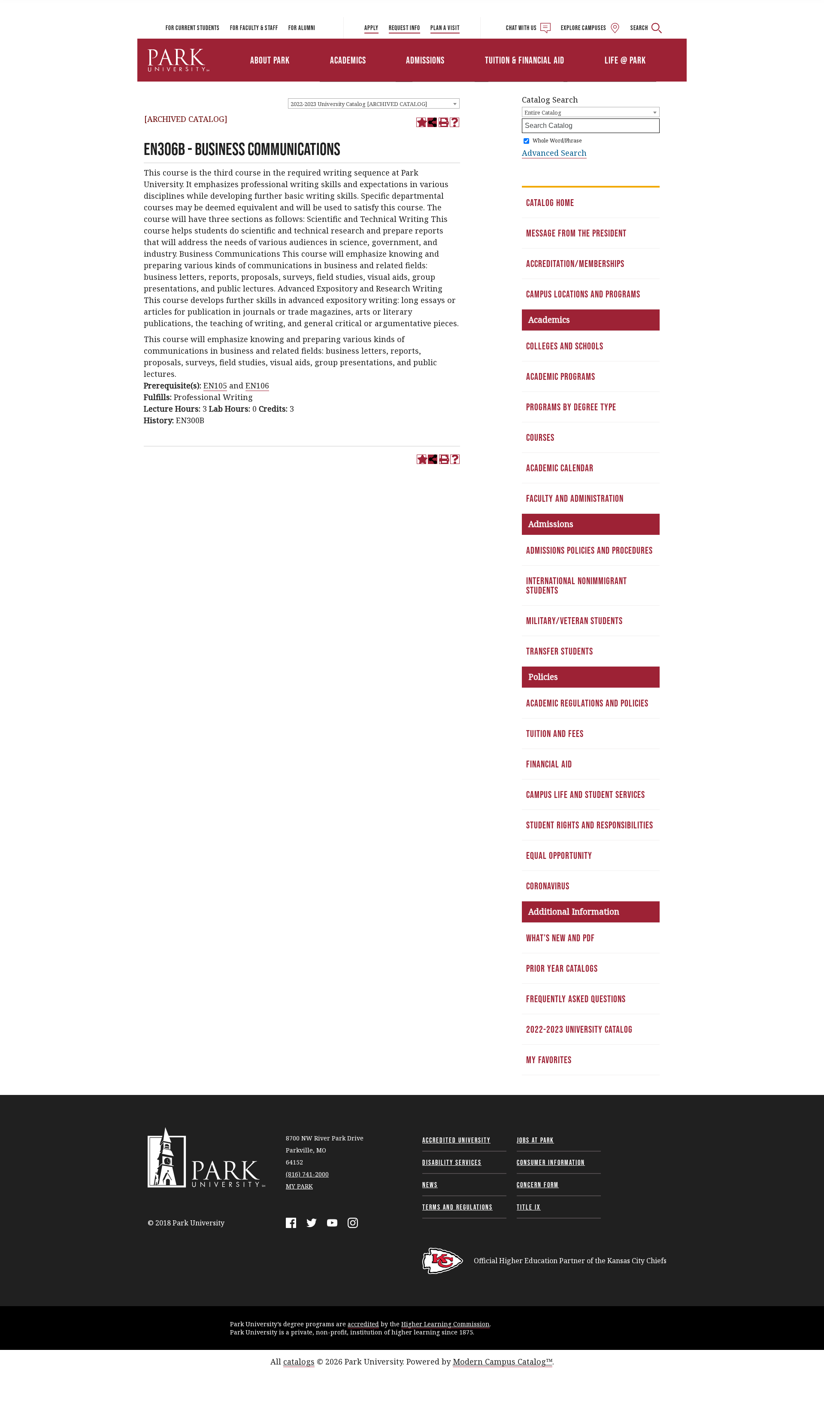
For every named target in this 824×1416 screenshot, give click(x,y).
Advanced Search (554, 153)
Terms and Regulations (457, 1207)
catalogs (299, 1361)
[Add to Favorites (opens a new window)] (421, 122)
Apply (371, 27)
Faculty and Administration (575, 498)
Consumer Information (551, 1162)
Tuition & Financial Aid (524, 60)
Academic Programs (560, 376)
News (430, 1185)
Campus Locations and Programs (583, 294)
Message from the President (576, 233)
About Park (270, 60)
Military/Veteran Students (574, 621)
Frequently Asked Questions (576, 999)
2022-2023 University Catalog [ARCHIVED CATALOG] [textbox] (359, 104)
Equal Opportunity (559, 855)
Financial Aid (549, 764)
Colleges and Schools (564, 346)
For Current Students (193, 27)
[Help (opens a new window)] (454, 122)
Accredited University (456, 1140)
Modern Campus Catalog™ (502, 1361)
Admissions (425, 60)
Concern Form (538, 1185)
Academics (348, 60)
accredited (363, 1324)
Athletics (587, 48)
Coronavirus (548, 886)
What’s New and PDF (560, 938)
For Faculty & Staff (254, 27)
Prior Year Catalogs (562, 968)
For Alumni (301, 27)
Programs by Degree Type (571, 407)
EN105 (215, 385)
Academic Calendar (560, 468)
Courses (540, 437)
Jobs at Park (535, 1140)
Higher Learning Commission (445, 1324)
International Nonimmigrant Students (576, 585)
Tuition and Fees (555, 733)
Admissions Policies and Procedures (589, 550)
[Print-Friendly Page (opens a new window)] (443, 122)
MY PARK (299, 1186)
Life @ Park (625, 60)
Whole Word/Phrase (557, 140)
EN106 (257, 385)
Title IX (529, 1207)
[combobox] (374, 103)
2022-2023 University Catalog (579, 1029)
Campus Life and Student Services (585, 794)
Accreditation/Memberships (575, 263)
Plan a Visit (445, 27)
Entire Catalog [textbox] (542, 112)
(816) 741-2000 (307, 1174)
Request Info (404, 27)
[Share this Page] (432, 122)
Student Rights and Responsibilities (589, 825)
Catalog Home (550, 202)
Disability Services (452, 1162)
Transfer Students (559, 651)
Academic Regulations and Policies (587, 703)
